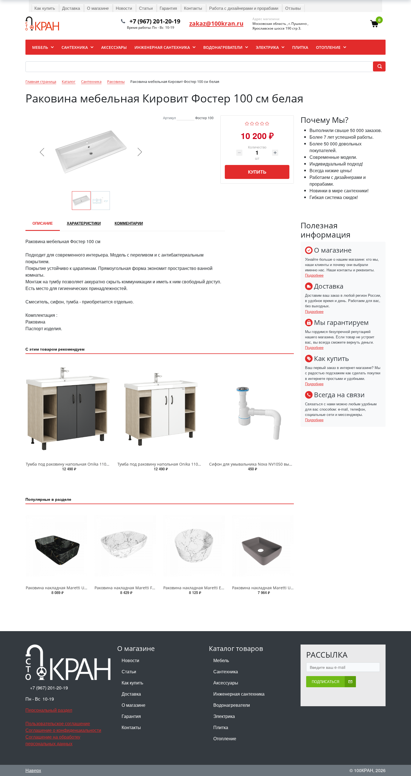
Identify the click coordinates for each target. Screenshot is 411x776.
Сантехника (225, 671)
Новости (130, 660)
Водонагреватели (231, 705)
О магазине (133, 705)
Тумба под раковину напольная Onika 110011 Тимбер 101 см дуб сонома (186, 464)
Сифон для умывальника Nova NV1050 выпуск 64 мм (259, 464)
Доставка (131, 694)
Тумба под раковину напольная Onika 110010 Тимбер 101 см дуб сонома (95, 464)
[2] (252, 123)
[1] (247, 123)
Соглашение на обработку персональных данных (52, 740)
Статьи (129, 671)
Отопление (224, 738)
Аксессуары (225, 682)
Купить (257, 172)
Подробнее (314, 275)
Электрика (224, 716)
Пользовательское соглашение (57, 723)
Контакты (131, 727)
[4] (262, 123)
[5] (267, 123)
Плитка (220, 727)
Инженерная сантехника (238, 694)
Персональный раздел (48, 710)
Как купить (132, 682)
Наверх (33, 770)
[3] (257, 123)
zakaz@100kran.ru (216, 23)
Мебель (221, 660)
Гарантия (131, 716)
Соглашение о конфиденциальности (63, 730)
